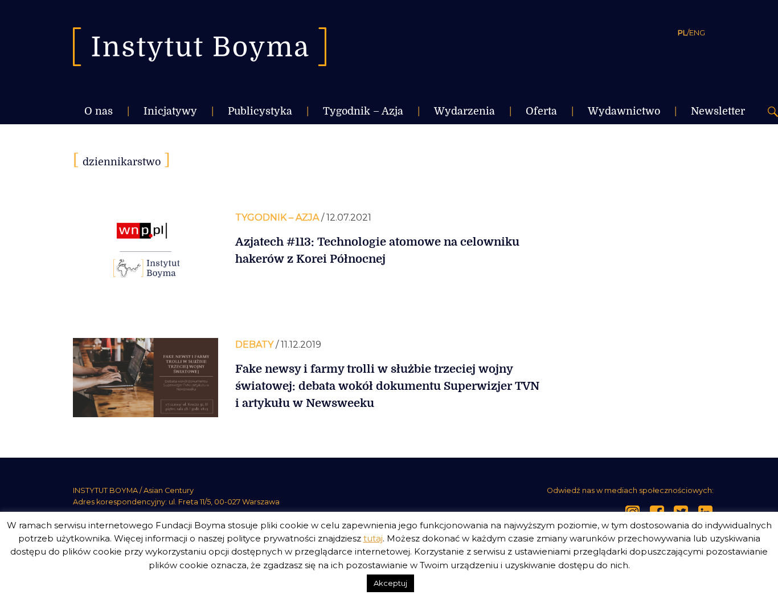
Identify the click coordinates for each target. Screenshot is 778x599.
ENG (697, 32)
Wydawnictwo (624, 111)
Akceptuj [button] (390, 583)
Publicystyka (260, 111)
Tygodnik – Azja (363, 111)
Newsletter (718, 111)
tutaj (373, 538)
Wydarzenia (464, 111)
